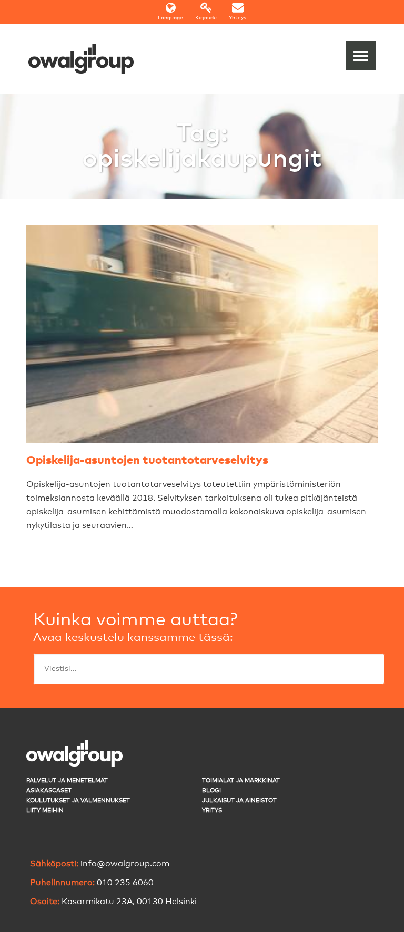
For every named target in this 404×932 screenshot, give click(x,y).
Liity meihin (45, 810)
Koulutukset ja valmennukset (78, 800)
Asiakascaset (49, 790)
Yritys (212, 810)
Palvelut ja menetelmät (67, 780)
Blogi (211, 790)
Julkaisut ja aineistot (239, 800)
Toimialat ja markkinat (241, 780)
